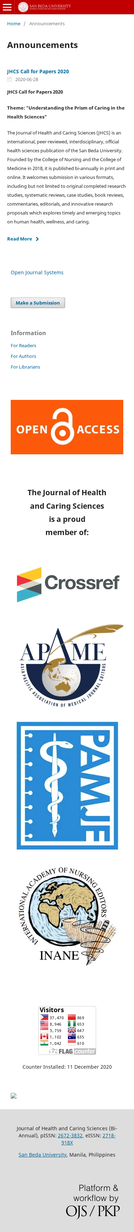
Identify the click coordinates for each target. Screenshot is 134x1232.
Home (13, 23)
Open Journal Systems (37, 272)
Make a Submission (38, 303)
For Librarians (25, 367)
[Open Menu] (7, 7)
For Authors (23, 356)
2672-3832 (70, 1135)
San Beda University (42, 1154)
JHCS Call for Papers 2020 (38, 71)
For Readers (23, 345)
